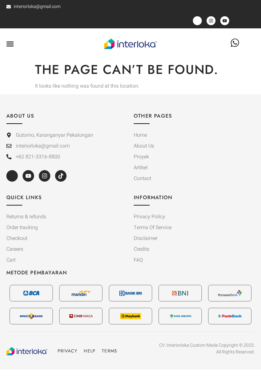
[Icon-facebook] (12, 176)
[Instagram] (44, 176)
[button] (10, 44)
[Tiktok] (61, 176)
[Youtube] (28, 176)
